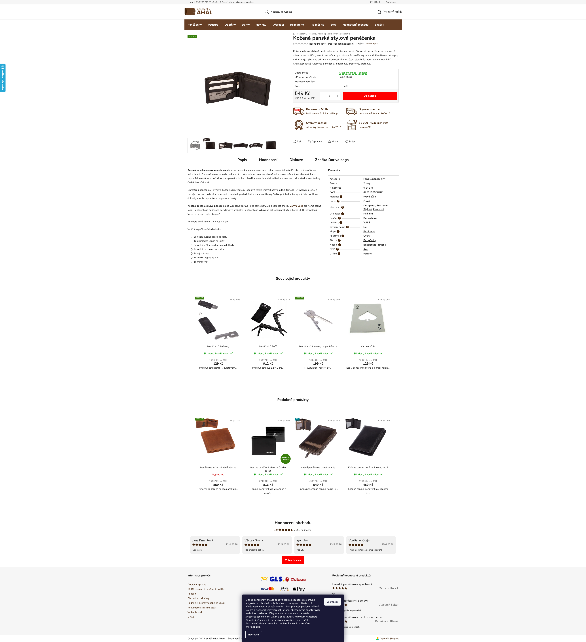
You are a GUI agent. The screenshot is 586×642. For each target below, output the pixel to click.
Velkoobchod (195, 612)
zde (258, 627)
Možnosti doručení (305, 81)
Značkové (378, 209)
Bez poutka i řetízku (374, 244)
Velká (366, 222)
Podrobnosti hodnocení (341, 43)
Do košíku (370, 96)
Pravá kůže (369, 196)
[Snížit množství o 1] (322, 96)
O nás (191, 617)
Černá (366, 201)
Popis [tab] (242, 159)
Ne (365, 227)
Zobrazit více (293, 560)
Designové (369, 205)
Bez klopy (369, 231)
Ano (365, 249)
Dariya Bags (296, 206)
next (396, 337)
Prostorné (382, 205)
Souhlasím (332, 602)
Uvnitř (366, 236)
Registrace (391, 2)
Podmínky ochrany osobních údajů (206, 603)
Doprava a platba (197, 584)
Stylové (367, 209)
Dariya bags (371, 43)
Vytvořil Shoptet (389, 638)
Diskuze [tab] (296, 159)
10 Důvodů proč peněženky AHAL (206, 589)
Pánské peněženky (374, 179)
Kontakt (192, 593)
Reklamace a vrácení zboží (202, 607)
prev (190, 337)
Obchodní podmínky (198, 598)
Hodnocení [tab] (268, 159)
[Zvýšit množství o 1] (337, 96)
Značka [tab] (332, 159)
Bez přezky (369, 240)
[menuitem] (194, 24)
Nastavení (253, 634)
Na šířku (368, 213)
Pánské (367, 253)
